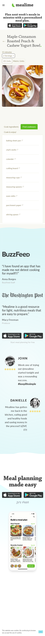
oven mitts (10, 195)
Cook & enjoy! (10, 132)
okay (40, 632)
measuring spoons (14, 186)
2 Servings (7, 55)
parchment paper (13, 205)
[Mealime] (22, 5)
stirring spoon (12, 214)
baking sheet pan (13, 140)
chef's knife (11, 149)
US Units (7, 61)
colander (10, 159)
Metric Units (18, 61)
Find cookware (29, 126)
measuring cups (13, 177)
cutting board (12, 168)
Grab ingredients (11, 126)
